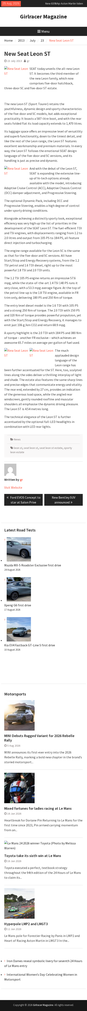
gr (28, 61)
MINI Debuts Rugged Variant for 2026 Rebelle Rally (39, 738)
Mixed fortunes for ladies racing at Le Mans (38, 808)
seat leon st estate (51, 448)
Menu (45, 31)
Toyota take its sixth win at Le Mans (32, 856)
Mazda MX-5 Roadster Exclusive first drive (32, 565)
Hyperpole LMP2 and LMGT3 (26, 924)
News (17, 439)
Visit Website (13, 487)
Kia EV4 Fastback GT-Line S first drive (29, 645)
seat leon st (31, 448)
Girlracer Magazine (43, 16)
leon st (18, 448)
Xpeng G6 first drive (17, 605)
